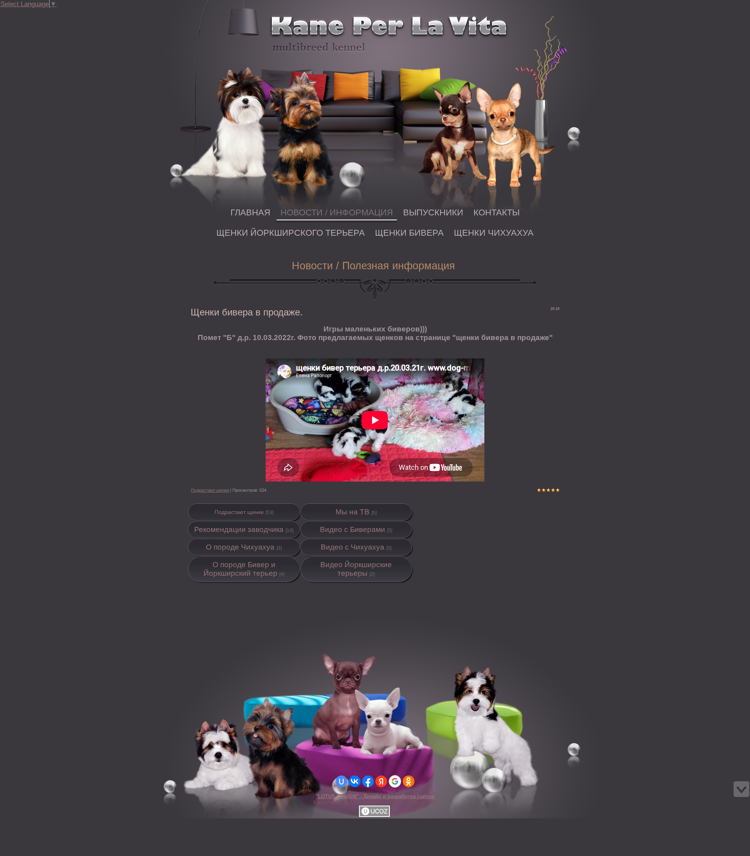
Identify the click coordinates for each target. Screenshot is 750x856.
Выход (62, 13)
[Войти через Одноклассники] (408, 781)
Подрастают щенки (210, 490)
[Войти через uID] (341, 781)
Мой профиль (54, 13)
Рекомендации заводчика (239, 529)
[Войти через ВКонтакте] (355, 781)
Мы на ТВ (353, 512)
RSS (69, 13)
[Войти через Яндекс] (381, 781)
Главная (46, 13)
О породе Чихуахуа (240, 547)
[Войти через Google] (395, 781)
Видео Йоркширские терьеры (356, 569)
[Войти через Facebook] (368, 781)
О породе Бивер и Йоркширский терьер (240, 569)
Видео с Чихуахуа (352, 547)
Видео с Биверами (352, 529)
